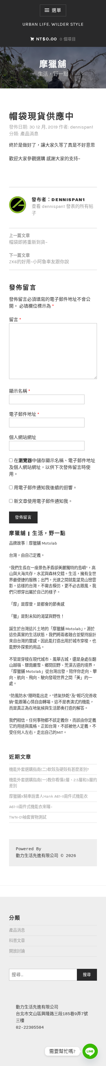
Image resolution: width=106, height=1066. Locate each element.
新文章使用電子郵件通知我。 (43, 501)
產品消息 (29, 133)
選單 (56, 10)
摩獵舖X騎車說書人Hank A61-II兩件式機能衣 (48, 796)
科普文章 (17, 940)
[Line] (90, 1051)
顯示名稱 (19, 391)
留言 (15, 319)
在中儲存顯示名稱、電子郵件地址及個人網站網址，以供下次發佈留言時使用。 (52, 467)
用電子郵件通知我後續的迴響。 (45, 487)
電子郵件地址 (24, 414)
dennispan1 (81, 127)
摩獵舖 (53, 64)
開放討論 (17, 951)
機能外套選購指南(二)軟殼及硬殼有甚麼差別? (49, 769)
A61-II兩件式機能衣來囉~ (31, 806)
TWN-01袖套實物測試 (27, 817)
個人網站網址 (22, 437)
